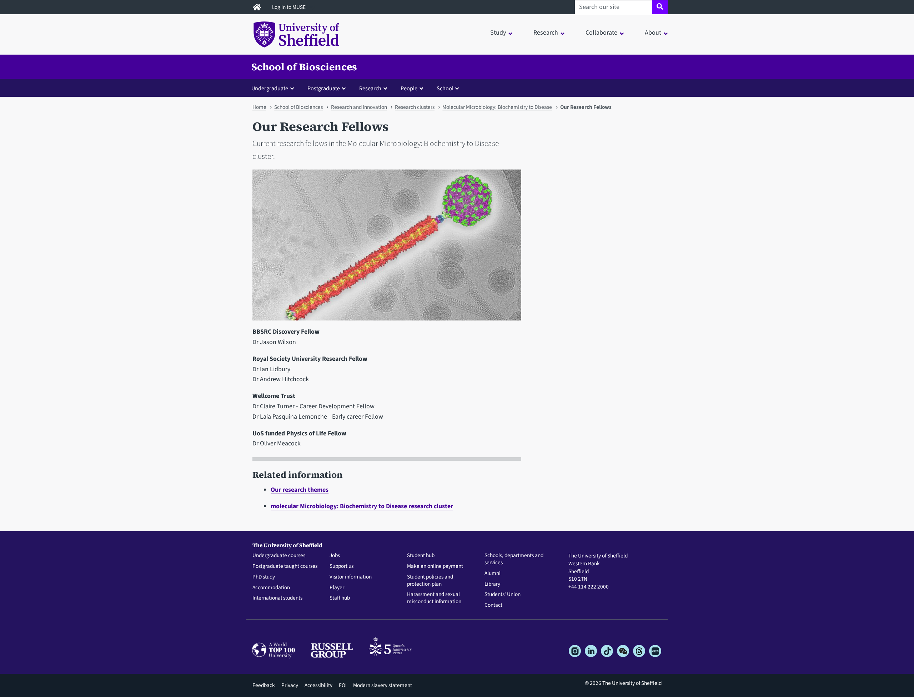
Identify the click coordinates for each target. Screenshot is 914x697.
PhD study (263, 577)
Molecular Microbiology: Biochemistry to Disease (497, 107)
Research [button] (545, 32)
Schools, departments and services (513, 559)
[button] (274, 88)
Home (259, 107)
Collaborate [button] (601, 32)
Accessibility (318, 685)
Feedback (263, 685)
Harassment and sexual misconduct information (434, 598)
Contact (493, 605)
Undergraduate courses (278, 555)
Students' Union (502, 594)
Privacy (289, 685)
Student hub (421, 555)
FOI (343, 685)
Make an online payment (435, 566)
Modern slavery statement (382, 685)
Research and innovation (359, 107)
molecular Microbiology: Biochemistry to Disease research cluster (362, 506)
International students (277, 598)
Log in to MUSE (289, 7)
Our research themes (299, 489)
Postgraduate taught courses (284, 566)
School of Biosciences (304, 67)
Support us (341, 566)
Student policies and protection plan (430, 581)
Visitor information (351, 577)
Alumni (492, 573)
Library (492, 584)
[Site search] (660, 7)
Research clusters (415, 107)
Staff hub (340, 598)
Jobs (335, 555)
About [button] (653, 32)
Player (337, 587)
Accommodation (271, 587)
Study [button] (498, 32)
